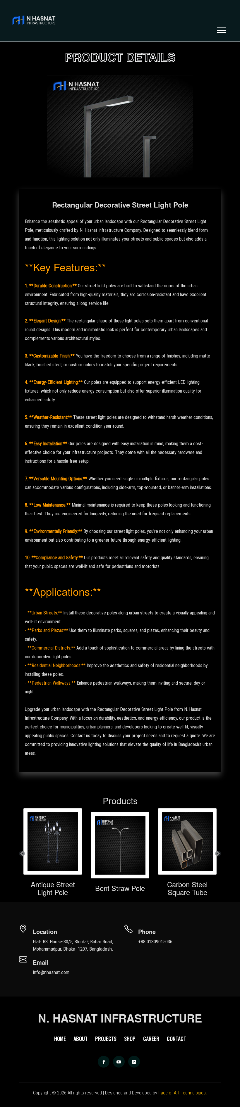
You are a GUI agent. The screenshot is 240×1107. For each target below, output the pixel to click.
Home (60, 1038)
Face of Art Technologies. (182, 1093)
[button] (221, 29)
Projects (105, 1038)
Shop (130, 1038)
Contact (176, 1038)
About (80, 1038)
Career (151, 1038)
